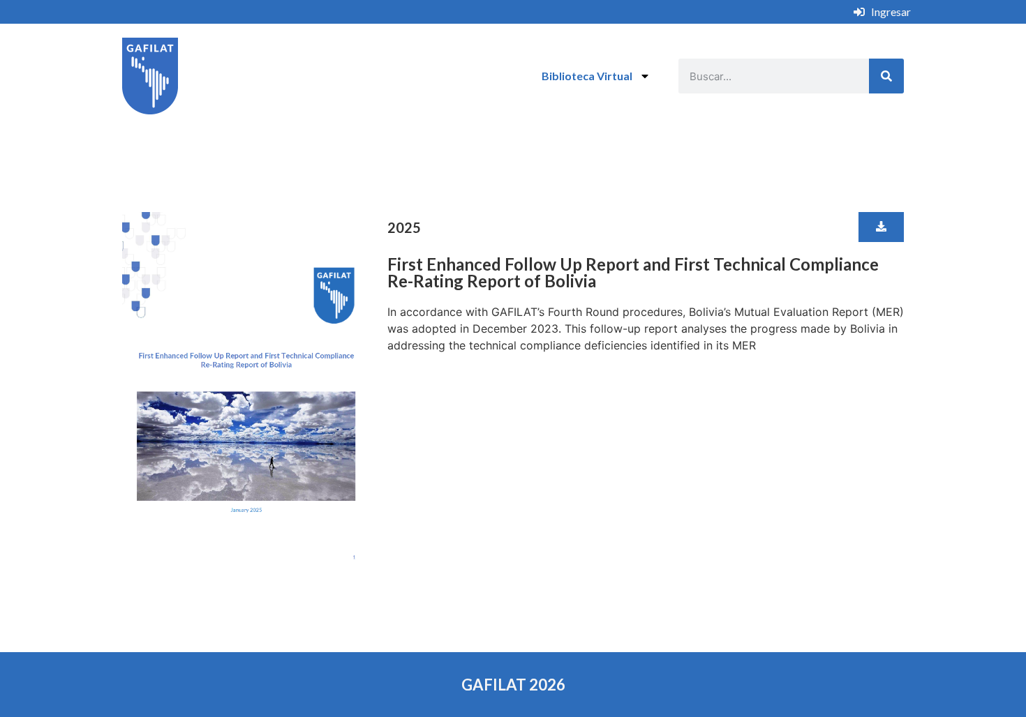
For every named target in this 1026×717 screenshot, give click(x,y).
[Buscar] (886, 76)
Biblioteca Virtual (587, 75)
